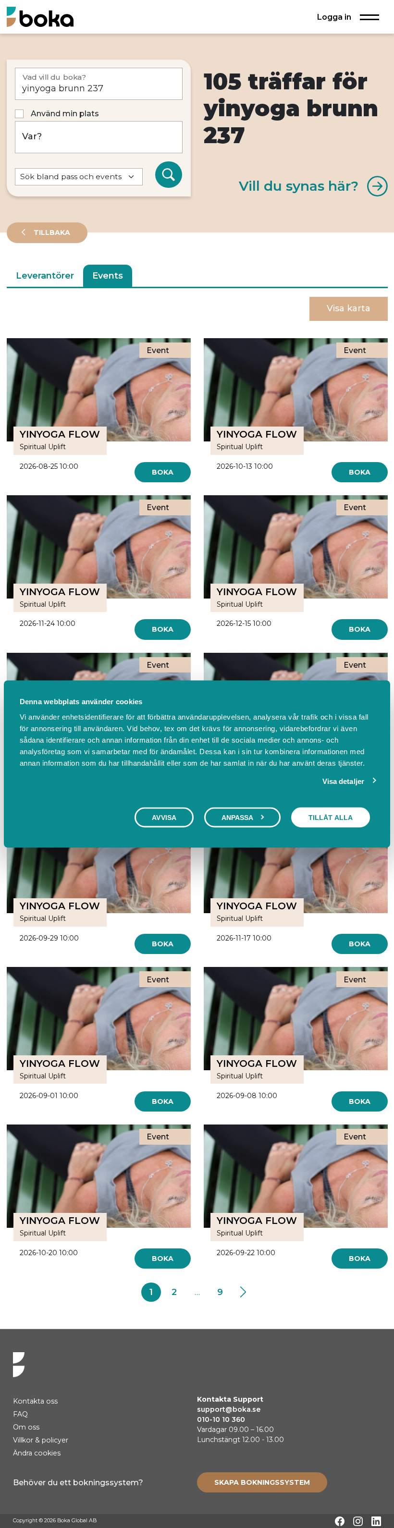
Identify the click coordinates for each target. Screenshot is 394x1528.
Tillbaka (51, 232)
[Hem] (40, 16)
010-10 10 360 (221, 1419)
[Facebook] (340, 1521)
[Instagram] (358, 1521)
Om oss (26, 1427)
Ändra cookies (37, 1453)
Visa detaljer (343, 781)
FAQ (20, 1414)
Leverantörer (45, 275)
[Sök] (168, 174)
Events (107, 275)
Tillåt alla (330, 817)
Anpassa (238, 817)
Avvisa (164, 817)
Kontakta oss (35, 1401)
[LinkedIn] (376, 1521)
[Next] (243, 1292)
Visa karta (348, 308)
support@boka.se (228, 1409)
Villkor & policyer (40, 1440)
